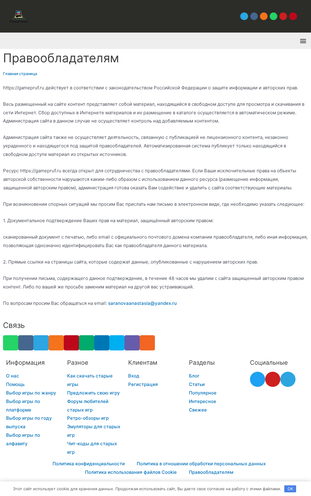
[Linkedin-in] (101, 342)
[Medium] (86, 342)
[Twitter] (257, 379)
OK (290, 488)
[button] (303, 41)
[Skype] (117, 342)
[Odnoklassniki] (264, 16)
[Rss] (147, 342)
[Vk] (254, 16)
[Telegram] (244, 16)
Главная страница (20, 73)
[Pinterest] (293, 16)
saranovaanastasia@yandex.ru (142, 303)
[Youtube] (283, 16)
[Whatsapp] (273, 16)
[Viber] (132, 342)
